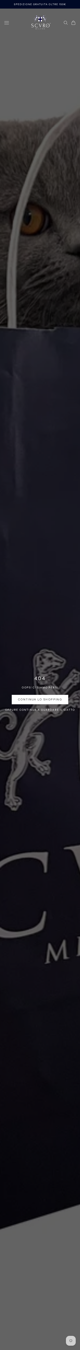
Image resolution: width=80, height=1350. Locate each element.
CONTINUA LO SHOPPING (40, 699)
